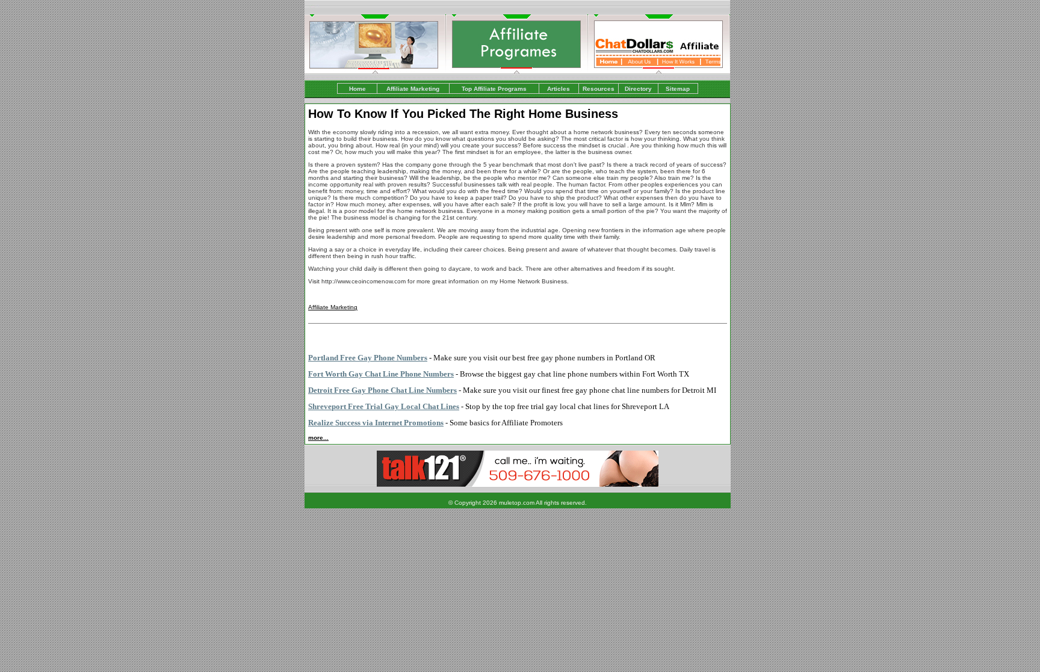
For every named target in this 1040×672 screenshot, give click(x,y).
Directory (638, 88)
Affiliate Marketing (412, 88)
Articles (558, 88)
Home (357, 88)
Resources (598, 88)
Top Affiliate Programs (494, 88)
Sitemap (678, 88)
